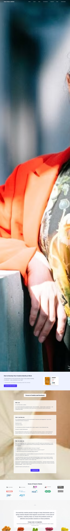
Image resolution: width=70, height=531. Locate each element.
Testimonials (63, 1)
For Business (45, 1)
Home (29, 1)
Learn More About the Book (10, 385)
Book (39, 1)
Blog (57, 1)
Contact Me (35, 470)
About (34, 1)
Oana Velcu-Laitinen (9, 1)
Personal (52, 1)
